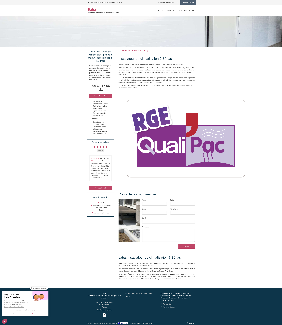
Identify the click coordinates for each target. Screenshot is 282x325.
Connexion (191, 323)
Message (145, 227)
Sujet (144, 218)
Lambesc (134, 271)
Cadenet (127, 271)
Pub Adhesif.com (147, 323)
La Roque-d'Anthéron (164, 271)
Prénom (173, 200)
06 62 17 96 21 (101, 87)
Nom (144, 200)
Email (144, 209)
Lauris (121, 271)
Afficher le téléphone (166, 2)
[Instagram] (177, 3)
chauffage (165, 263)
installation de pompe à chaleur (143, 265)
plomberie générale (177, 263)
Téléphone (174, 209)
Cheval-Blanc (151, 271)
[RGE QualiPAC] (186, 138)
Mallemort (142, 271)
